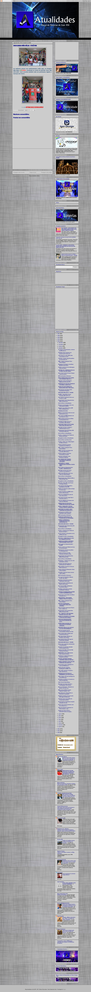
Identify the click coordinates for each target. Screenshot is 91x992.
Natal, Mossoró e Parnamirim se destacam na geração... (65, 693)
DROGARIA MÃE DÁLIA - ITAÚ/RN (65, 392)
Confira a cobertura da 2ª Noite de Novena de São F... (66, 531)
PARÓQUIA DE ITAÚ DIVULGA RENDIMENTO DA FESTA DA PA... (66, 674)
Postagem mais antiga (46, 172)
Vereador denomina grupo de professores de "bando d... (64, 564)
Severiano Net (60, 916)
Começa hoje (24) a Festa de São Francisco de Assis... (65, 650)
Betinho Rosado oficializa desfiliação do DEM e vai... (64, 668)
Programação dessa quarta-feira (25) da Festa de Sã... (65, 611)
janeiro (60, 726)
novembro (61, 344)
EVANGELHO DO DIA (63, 410)
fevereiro (61, 724)
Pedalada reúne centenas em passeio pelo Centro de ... (64, 353)
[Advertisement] (32, 159)
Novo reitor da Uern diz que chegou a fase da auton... (66, 374)
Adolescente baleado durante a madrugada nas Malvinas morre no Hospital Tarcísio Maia (69, 905)
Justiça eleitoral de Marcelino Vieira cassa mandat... (66, 570)
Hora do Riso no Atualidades (64, 403)
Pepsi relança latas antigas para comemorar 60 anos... (65, 634)
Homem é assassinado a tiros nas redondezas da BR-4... (66, 405)
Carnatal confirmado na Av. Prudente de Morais (64, 457)
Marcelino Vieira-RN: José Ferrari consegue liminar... (65, 483)
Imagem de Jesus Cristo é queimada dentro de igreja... (65, 711)
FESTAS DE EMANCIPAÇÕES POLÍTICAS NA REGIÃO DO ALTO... (64, 620)
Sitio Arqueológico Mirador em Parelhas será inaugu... (65, 637)
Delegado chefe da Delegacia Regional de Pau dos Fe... (65, 381)
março (60, 723)
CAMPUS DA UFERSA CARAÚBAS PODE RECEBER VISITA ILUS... (65, 542)
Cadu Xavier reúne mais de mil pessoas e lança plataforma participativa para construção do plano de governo (65, 808)
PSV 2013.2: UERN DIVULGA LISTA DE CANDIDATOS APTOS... (66, 539)
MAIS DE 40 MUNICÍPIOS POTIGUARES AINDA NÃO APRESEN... (64, 604)
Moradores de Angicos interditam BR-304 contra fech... (65, 365)
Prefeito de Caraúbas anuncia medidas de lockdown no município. (68, 841)
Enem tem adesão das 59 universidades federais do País (65, 631)
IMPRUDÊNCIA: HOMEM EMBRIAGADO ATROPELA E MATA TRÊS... (66, 464)
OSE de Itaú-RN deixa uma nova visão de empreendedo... (65, 474)
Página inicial (33, 172)
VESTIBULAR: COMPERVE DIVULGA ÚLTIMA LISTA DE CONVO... (66, 371)
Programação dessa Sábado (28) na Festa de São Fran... (66, 479)
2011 (58, 730)
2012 (58, 728)
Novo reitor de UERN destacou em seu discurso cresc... (66, 416)
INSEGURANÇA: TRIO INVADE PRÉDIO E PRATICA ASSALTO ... (66, 598)
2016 (58, 335)
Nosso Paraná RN (61, 818)
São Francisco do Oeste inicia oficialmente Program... (65, 390)
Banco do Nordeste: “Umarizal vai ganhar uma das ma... (66, 687)
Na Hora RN (60, 839)
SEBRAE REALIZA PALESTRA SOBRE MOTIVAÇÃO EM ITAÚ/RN (66, 504)
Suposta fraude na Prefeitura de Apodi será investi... (65, 583)
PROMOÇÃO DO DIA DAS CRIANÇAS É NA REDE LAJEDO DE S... (66, 384)
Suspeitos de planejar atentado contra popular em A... (65, 647)
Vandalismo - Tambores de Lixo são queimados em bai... (66, 561)
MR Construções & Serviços (64, 376)
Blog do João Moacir (62, 756)
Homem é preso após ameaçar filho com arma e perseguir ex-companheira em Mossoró (68, 759)
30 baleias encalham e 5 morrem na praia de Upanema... (66, 680)
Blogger (64, 989)
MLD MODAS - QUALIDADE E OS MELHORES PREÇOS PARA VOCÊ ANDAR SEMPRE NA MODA (68, 229)
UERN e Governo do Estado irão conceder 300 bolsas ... (65, 451)
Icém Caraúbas (60, 881)
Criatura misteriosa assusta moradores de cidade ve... (64, 445)
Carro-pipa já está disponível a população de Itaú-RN (65, 486)
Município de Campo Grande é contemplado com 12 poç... (65, 684)
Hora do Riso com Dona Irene (65, 439)
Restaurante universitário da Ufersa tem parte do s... (66, 595)
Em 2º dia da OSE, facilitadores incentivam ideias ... (65, 586)
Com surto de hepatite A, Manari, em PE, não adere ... (65, 578)
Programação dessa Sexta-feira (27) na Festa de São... (66, 526)
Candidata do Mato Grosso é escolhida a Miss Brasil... (64, 422)
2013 (58, 341)
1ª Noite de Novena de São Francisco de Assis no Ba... (65, 553)
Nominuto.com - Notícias (63, 828)
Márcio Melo (60, 769)
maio (60, 719)
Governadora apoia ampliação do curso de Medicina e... (65, 665)
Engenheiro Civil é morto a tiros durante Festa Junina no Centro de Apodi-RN (69, 862)
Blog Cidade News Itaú (62, 893)
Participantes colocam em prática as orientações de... (65, 550)
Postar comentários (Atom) (34, 175)
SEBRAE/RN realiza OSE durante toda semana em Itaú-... (65, 653)
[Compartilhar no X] (33, 110)
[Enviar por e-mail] (30, 110)
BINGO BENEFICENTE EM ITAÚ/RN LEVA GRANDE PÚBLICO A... (66, 378)
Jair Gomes (59, 872)
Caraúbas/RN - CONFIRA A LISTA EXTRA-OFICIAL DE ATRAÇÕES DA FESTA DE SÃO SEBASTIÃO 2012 (65, 246)
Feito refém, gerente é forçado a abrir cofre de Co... (65, 671)
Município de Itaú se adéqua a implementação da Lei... (65, 428)
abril (60, 721)
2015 (58, 337)
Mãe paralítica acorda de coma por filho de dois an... (66, 567)
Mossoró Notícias (61, 929)
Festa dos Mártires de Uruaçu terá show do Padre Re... (66, 501)
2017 (58, 333)
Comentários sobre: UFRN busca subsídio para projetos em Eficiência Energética (65, 942)
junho (60, 717)
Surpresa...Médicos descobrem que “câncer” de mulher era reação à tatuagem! (68, 918)
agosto (60, 713)
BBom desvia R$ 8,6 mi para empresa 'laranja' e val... (64, 690)
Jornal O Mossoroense (62, 806)
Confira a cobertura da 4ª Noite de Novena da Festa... (66, 436)
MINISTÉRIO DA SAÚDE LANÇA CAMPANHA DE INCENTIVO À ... (65, 510)
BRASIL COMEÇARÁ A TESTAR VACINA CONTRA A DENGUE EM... (66, 507)
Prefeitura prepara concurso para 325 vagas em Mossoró (65, 696)
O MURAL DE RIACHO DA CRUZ (64, 793)
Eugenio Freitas (61, 851)
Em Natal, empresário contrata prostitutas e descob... (65, 589)
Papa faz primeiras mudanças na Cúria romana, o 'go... (65, 708)
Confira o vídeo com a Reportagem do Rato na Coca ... (66, 442)
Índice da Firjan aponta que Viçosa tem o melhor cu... (66, 608)
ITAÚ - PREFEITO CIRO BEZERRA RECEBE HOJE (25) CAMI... (65, 614)
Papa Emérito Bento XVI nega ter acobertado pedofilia (65, 640)
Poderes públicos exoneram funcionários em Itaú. (64, 454)
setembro (61, 348)
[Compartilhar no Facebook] (34, 110)
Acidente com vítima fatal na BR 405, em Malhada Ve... (65, 408)
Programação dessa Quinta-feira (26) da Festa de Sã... (65, 556)
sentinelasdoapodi (61, 859)
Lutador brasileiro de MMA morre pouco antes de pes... (65, 492)
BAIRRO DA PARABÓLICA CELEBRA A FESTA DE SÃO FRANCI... (66, 617)
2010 (58, 732)
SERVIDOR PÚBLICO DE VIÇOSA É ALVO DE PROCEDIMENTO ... (66, 628)
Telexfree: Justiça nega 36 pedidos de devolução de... (66, 359)
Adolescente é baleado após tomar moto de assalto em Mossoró (68, 931)
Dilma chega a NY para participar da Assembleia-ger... (66, 677)
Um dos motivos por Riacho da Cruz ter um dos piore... (66, 548)
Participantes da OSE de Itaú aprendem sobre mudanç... (64, 513)
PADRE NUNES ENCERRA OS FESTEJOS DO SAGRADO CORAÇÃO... (64, 624)
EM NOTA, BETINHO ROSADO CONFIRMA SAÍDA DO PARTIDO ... (66, 659)
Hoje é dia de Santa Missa (64, 682)
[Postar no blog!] (32, 110)
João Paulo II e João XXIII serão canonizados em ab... (65, 356)
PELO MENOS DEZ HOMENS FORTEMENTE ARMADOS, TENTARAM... (64, 460)
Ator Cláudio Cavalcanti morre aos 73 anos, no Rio (66, 398)
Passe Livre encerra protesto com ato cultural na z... (66, 705)
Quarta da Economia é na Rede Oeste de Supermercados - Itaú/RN (69, 255)
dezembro (61, 342)
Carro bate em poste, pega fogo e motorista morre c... (65, 498)
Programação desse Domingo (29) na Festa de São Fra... (66, 431)
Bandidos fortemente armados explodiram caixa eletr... (65, 581)
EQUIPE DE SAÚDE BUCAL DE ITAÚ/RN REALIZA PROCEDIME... (66, 517)
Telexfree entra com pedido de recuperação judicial (65, 699)
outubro (60, 346)
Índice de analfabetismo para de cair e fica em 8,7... (65, 495)
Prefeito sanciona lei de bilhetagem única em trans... (66, 368)
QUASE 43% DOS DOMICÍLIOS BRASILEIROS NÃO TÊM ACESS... (66, 387)
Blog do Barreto (61, 782)
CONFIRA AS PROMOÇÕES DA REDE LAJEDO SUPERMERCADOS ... (66, 592)
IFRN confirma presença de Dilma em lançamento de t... (65, 419)
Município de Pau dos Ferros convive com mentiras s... (64, 471)
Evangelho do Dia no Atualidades (65, 438)
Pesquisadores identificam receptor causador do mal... (66, 702)
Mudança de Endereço (62, 894)
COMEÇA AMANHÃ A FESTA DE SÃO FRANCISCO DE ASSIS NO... (66, 662)
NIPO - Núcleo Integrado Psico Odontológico (65, 362)
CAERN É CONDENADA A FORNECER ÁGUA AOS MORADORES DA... (64, 521)
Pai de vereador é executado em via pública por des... (66, 534)
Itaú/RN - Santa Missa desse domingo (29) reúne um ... (64, 395)
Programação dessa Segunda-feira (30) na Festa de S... (66, 401)
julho (60, 715)
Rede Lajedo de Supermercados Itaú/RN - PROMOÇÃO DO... (65, 468)
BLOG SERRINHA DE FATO (63, 903)
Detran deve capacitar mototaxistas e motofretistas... (66, 644)
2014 (58, 339)
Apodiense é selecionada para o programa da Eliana (65, 656)
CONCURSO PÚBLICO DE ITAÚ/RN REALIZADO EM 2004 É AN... (66, 425)
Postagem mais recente (18, 172)
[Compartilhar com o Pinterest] (35, 110)
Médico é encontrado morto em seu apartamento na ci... (66, 413)
